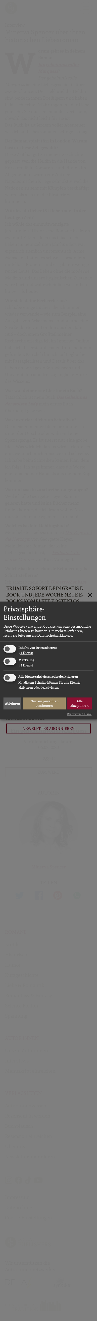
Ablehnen (12, 703)
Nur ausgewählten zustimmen (44, 703)
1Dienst (25, 653)
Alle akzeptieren (79, 703)
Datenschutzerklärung (54, 635)
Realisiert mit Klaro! (79, 714)
